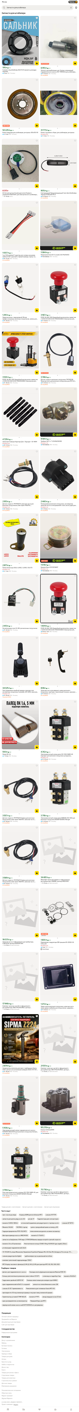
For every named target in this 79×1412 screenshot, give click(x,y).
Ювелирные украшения (9, 1386)
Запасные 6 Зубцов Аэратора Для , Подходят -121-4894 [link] (19, 441)
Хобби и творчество (8, 1364)
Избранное (39, 1409)
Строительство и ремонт (9, 1380)
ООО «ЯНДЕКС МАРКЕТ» (14, 1402)
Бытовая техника (7, 1346)
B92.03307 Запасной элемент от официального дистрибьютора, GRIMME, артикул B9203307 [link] (55, 880)
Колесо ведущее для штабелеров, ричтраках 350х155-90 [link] (20, 132)
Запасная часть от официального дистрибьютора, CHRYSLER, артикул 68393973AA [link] (18, 942)
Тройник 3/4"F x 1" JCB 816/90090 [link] (51, 441)
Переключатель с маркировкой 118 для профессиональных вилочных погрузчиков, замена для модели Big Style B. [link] (19, 318)
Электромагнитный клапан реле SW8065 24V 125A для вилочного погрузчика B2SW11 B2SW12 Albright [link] (58, 818)
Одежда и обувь (7, 1354)
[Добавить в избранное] (37, 18)
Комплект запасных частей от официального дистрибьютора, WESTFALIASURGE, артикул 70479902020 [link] (55, 1192)
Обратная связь (7, 1393)
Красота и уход (6, 1362)
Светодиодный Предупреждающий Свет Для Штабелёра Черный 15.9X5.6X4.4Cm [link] (59, 193)
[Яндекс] (15, 1405)
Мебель (4, 1343)
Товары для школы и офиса (10, 1372)
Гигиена (4, 1348)
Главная (8, 1409)
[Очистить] (71, 7)
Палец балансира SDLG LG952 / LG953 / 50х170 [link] (17, 567)
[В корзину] (37, 63)
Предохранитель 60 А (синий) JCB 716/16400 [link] (55, 255)
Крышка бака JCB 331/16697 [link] (49, 567)
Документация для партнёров (11, 1322)
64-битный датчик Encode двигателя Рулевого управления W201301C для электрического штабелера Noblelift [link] (19, 193)
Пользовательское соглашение (11, 1390)
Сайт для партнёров (8, 1324)
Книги (3, 1370)
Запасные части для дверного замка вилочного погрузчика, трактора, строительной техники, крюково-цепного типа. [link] (58, 691)
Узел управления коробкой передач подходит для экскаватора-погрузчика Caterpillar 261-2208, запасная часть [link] (19, 691)
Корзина (55, 1409)
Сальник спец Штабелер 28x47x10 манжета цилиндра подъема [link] (19, 70)
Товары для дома (7, 1356)
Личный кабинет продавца (10, 1316)
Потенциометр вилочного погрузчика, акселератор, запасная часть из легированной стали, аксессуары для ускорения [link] (58, 504)
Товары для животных (8, 1378)
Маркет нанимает (7, 1396)
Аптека (4, 1359)
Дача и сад (5, 1367)
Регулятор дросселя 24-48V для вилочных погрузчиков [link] (19, 628)
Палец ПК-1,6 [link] (6, 754)
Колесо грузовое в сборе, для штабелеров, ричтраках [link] (57, 132)
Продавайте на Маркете (9, 1319)
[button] (76, 7)
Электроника (6, 1351)
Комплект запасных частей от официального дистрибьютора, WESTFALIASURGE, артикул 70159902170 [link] (55, 1069)
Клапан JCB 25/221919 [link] (47, 1130)
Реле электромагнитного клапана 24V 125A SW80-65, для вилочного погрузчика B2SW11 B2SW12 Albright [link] (20, 1193)
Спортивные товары (8, 1375)
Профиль (71, 1409)
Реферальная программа (9, 1332)
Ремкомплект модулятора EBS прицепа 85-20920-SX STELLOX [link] (57, 943)
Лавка (24, 1409)
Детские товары (7, 1383)
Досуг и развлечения (8, 1340)
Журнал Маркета (7, 1398)
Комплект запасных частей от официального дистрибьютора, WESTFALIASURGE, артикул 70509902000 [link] (16, 1006)
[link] (9, 1215)
